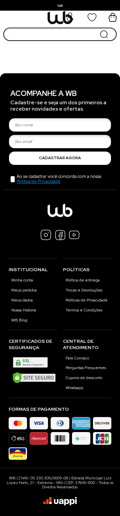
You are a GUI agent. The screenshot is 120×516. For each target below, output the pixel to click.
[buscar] (104, 34)
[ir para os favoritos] (92, 17)
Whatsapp (74, 387)
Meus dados (22, 300)
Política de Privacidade (38, 181)
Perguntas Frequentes (86, 367)
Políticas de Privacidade (87, 300)
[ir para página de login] (70, 20)
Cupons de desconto (84, 377)
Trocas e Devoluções (84, 290)
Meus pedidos (24, 290)
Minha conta (22, 280)
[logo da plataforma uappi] (60, 502)
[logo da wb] (60, 17)
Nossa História (23, 310)
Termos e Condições (84, 310)
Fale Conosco (77, 358)
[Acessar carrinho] (113, 17)
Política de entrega (83, 280)
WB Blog (19, 320)
